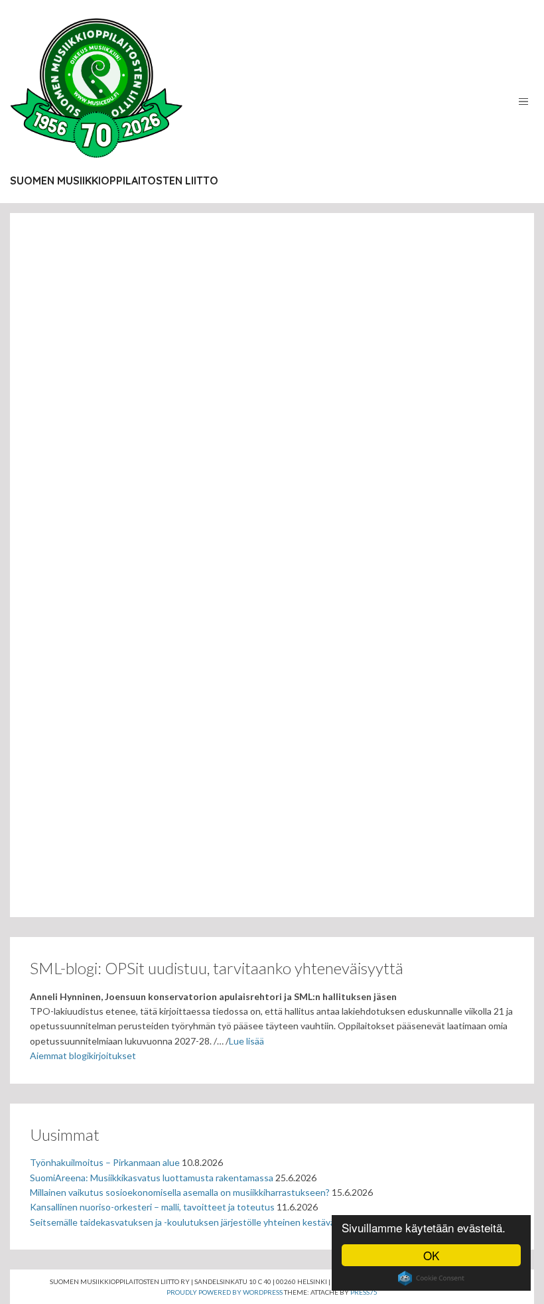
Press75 (363, 1292)
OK (431, 1255)
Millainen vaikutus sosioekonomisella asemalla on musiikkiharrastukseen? (180, 1192)
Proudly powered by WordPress (225, 1292)
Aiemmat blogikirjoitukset (83, 1055)
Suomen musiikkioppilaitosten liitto (114, 180)
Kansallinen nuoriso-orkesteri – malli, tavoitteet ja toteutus (152, 1206)
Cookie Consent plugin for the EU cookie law (431, 1278)
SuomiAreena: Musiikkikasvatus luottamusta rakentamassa (151, 1177)
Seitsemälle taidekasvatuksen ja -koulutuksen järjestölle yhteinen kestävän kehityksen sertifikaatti (234, 1222)
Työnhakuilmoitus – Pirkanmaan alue (105, 1162)
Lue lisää (246, 1041)
